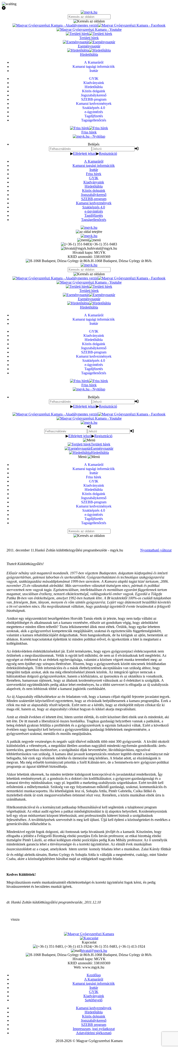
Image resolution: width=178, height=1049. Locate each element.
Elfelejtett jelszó (84, 153)
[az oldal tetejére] (89, 232)
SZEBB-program (93, 199)
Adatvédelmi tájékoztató (93, 1033)
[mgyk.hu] (89, 12)
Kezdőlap (94, 975)
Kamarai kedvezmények (93, 203)
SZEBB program (93, 1025)
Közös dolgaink (93, 190)
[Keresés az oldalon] (89, 21)
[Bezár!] (89, 8)
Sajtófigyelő (93, 1000)
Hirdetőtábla (94, 186)
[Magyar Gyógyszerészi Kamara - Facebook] (131, 25)
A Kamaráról (93, 161)
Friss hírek (93, 174)
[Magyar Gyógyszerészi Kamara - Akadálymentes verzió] (55, 25)
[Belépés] (136, 149)
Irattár (93, 170)
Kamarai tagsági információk (94, 165)
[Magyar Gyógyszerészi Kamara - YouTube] (89, 29)
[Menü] (89, 240)
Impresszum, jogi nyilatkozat (94, 1029)
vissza (15, 919)
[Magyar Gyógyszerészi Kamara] (89, 934)
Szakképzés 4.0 (93, 207)
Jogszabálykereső (93, 195)
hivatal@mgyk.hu (94, 951)
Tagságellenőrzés (93, 220)
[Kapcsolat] (89, 938)
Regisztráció (108, 153)
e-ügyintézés (94, 211)
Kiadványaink (93, 182)
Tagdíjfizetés (93, 215)
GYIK (94, 178)
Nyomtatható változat (156, 550)
